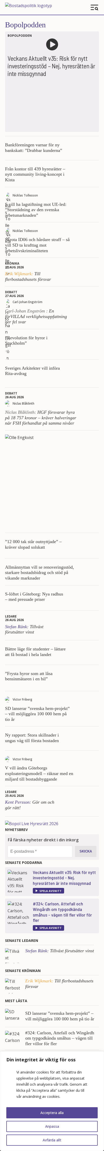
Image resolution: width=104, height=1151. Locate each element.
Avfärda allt (52, 1140)
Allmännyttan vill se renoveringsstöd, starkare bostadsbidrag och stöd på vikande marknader (39, 573)
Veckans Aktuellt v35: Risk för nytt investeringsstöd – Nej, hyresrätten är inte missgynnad (64, 877)
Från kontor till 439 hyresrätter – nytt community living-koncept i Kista (35, 174)
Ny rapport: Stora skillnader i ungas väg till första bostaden (32, 737)
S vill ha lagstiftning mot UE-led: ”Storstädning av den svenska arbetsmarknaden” (35, 210)
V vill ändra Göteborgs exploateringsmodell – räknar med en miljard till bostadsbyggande (39, 773)
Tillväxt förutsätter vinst (24, 629)
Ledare (11, 616)
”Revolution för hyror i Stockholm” (26, 340)
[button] (48, 891)
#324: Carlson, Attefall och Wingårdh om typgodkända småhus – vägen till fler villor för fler (62, 912)
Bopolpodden (25, 25)
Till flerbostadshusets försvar (28, 276)
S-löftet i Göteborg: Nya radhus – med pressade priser (34, 596)
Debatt (11, 292)
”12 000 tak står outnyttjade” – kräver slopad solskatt (33, 544)
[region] (52, 1101)
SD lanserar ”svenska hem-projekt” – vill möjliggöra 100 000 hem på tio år (37, 714)
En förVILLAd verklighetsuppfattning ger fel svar (36, 316)
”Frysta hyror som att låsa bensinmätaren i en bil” (29, 676)
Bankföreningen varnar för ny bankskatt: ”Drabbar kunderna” (33, 147)
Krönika (12, 263)
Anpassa (52, 1126)
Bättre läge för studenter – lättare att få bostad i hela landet (35, 651)
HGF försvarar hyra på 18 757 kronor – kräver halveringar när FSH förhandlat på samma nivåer (40, 418)
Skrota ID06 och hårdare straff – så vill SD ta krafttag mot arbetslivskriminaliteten (37, 245)
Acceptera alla (52, 1112)
